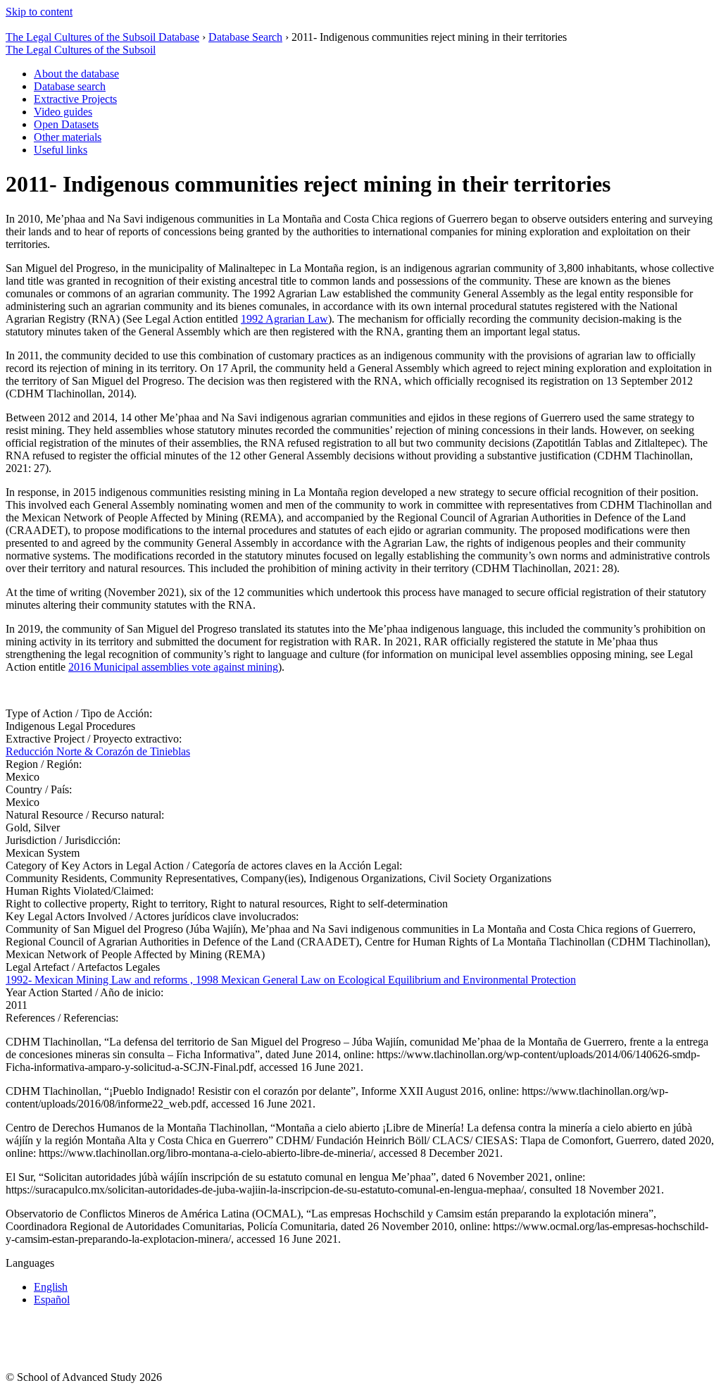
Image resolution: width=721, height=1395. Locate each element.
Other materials (67, 137)
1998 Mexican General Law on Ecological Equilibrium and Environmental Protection (386, 980)
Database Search (245, 37)
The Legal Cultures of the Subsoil (81, 50)
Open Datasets (66, 124)
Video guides (63, 112)
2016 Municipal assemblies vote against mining (173, 667)
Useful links (60, 150)
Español (52, 1300)
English (51, 1287)
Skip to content (39, 12)
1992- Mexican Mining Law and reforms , (101, 980)
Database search (70, 86)
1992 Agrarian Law (284, 319)
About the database (76, 74)
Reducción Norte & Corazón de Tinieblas (98, 751)
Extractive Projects (75, 99)
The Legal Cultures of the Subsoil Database (102, 37)
